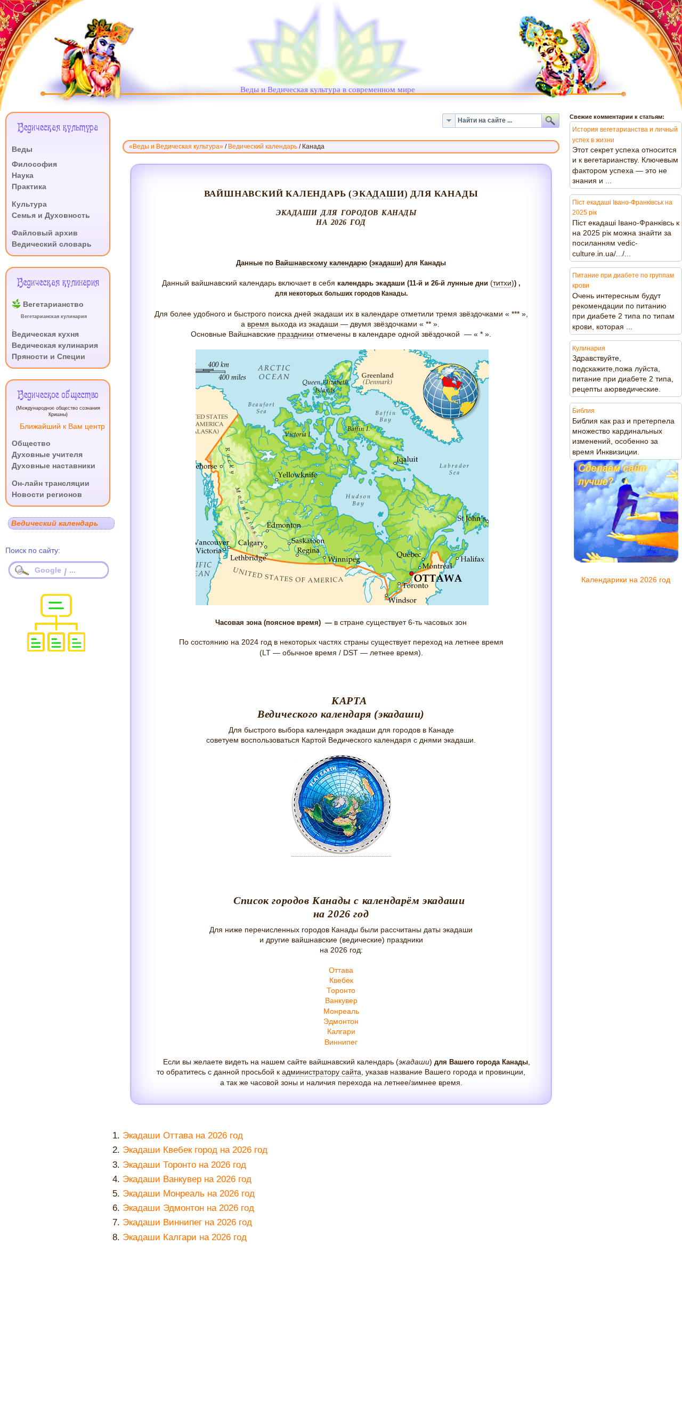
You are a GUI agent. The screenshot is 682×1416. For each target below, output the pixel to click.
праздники (296, 334)
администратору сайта (321, 1072)
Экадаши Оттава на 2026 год (183, 1135)
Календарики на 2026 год (625, 580)
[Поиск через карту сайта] (56, 649)
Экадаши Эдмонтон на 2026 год (188, 1208)
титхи (502, 283)
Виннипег (341, 1042)
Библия (583, 410)
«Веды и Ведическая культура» (176, 146)
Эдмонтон (341, 1022)
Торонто (341, 991)
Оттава (341, 970)
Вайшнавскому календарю (321, 263)
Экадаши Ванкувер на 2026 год (187, 1179)
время (258, 324)
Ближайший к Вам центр (62, 426)
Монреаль (341, 1011)
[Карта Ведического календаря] (341, 852)
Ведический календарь (262, 146)
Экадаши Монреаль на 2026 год (189, 1194)
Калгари (341, 1032)
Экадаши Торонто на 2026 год (184, 1165)
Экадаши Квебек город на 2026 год (195, 1150)
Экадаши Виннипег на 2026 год (187, 1222)
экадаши (378, 194)
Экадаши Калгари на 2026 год (185, 1237)
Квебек (341, 980)
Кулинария (588, 348)
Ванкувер (341, 1001)
